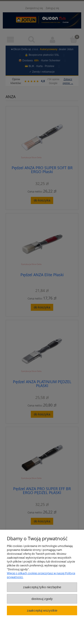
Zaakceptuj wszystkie (42, 610)
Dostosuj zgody (42, 599)
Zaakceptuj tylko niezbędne (42, 587)
